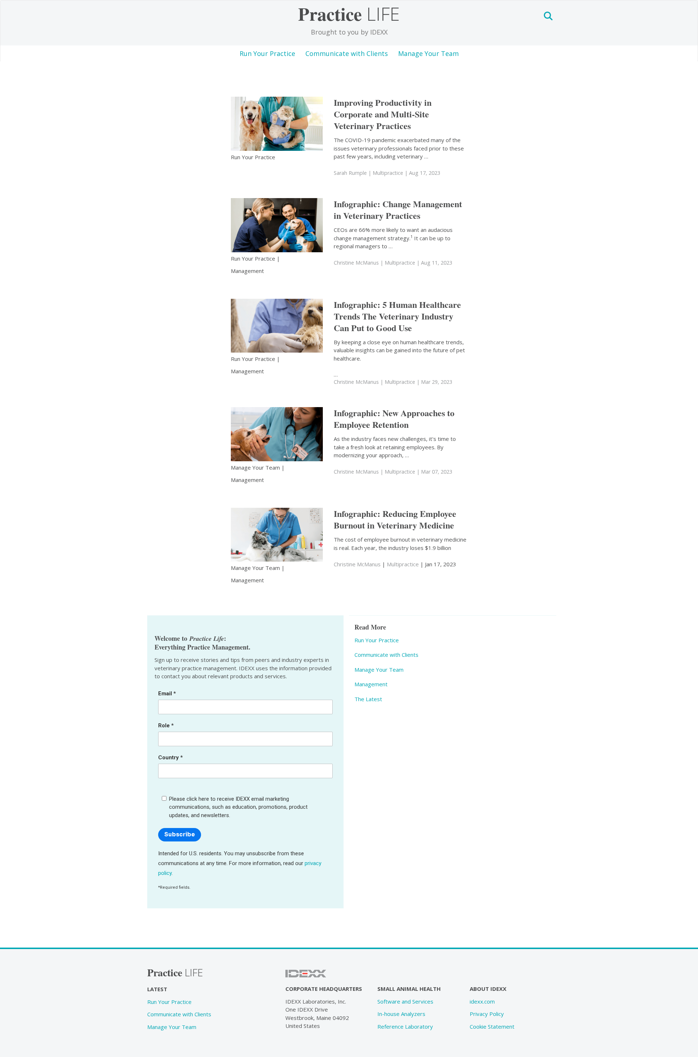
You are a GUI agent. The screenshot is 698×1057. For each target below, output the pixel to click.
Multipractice (388, 172)
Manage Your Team (428, 53)
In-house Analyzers (401, 1013)
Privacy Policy (487, 1013)
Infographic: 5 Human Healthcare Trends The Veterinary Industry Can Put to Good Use (397, 316)
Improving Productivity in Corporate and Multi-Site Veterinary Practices (383, 114)
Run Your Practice (267, 53)
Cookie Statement (492, 1026)
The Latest (368, 699)
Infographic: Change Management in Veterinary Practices (398, 209)
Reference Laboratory (405, 1026)
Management (247, 270)
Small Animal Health (409, 988)
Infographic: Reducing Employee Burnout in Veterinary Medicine (395, 519)
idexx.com (482, 1001)
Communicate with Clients (346, 53)
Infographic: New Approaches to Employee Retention (394, 418)
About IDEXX (488, 988)
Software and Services (405, 1001)
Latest (157, 989)
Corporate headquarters (323, 988)
